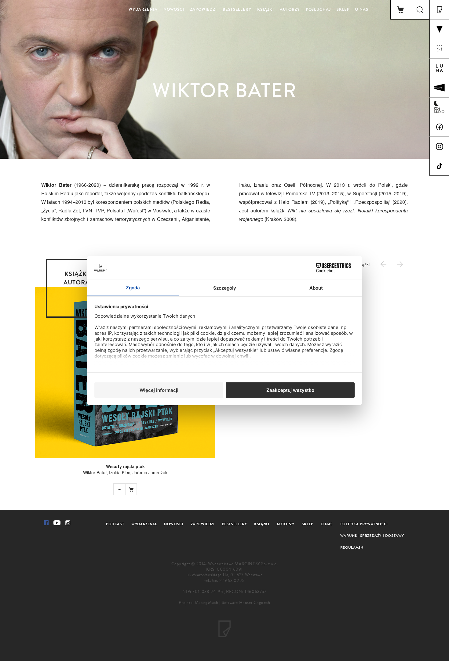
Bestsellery (237, 9)
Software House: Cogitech (246, 602)
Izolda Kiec (119, 472)
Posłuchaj (318, 9)
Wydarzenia (143, 9)
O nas (361, 9)
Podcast (115, 524)
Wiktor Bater (95, 472)
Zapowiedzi (203, 9)
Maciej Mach (206, 602)
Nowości (173, 9)
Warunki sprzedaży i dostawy (372, 535)
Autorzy (290, 9)
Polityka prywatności (364, 524)
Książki (265, 9)
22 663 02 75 (232, 580)
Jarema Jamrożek (150, 472)
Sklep (343, 9)
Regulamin (351, 547)
